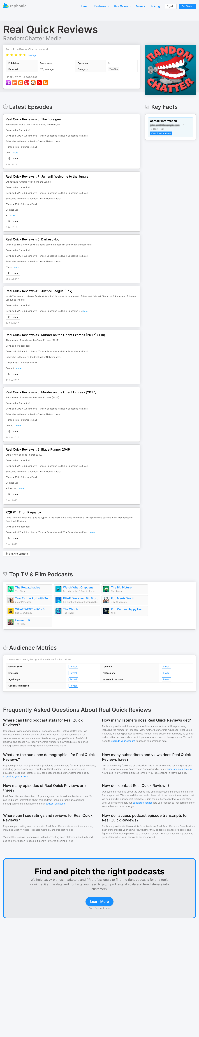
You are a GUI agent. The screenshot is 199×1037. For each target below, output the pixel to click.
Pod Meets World (122, 598)
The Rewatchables (27, 587)
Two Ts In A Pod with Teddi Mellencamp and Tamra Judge (33, 598)
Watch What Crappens (78, 587)
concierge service (143, 802)
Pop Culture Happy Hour (127, 609)
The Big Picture (121, 587)
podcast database (55, 803)
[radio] (7, 55)
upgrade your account (123, 740)
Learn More (99, 902)
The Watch (70, 609)
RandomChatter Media (32, 38)
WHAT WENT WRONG (29, 609)
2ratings (32, 55)
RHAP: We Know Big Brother (81, 598)
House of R (22, 620)
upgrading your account (16, 776)
